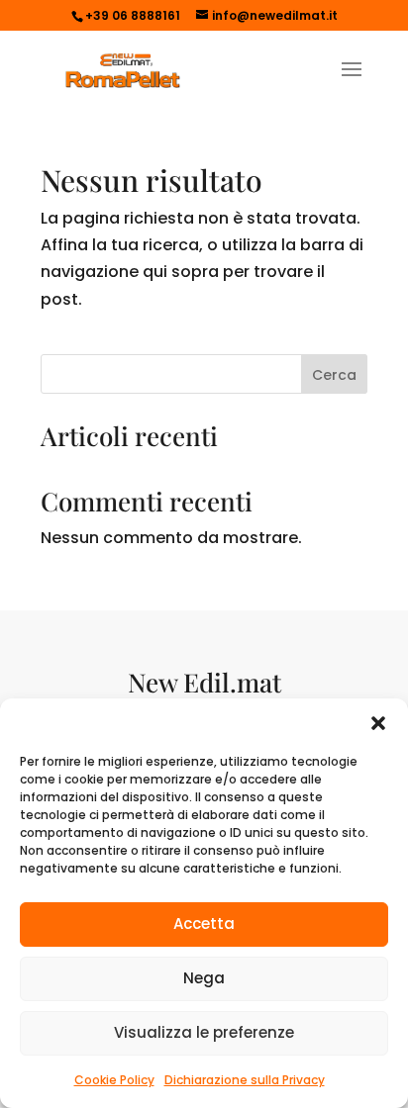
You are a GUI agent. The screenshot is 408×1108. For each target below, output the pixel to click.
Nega (204, 978)
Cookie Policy (114, 1079)
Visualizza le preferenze (204, 1032)
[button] (378, 723)
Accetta (204, 923)
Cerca (334, 375)
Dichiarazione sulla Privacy (244, 1079)
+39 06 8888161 (132, 15)
